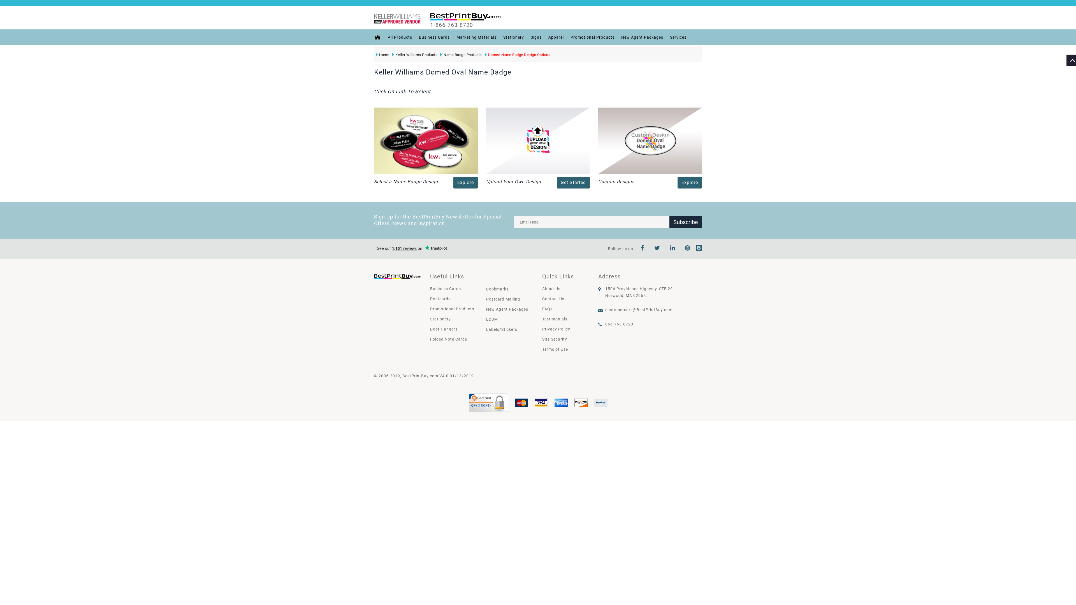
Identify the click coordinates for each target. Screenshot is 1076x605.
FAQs (547, 309)
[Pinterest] (688, 248)
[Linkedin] (672, 248)
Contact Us (553, 299)
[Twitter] (657, 248)
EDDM (492, 319)
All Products (400, 37)
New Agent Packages (642, 37)
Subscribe (685, 222)
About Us (551, 289)
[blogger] (699, 248)
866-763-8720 (619, 324)
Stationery (513, 37)
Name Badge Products (463, 55)
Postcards (440, 299)
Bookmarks (497, 289)
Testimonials (554, 319)
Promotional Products (592, 37)
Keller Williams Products (416, 55)
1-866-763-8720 (451, 25)
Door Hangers (444, 329)
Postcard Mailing (503, 299)
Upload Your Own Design (513, 181)
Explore (465, 182)
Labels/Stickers (501, 329)
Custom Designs (616, 181)
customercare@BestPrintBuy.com (638, 310)
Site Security (554, 339)
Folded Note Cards (448, 339)
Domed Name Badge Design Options (519, 55)
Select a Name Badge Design (406, 181)
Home (384, 55)
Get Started (573, 182)
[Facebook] (643, 248)
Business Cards (434, 37)
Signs (536, 37)
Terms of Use (555, 349)
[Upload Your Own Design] (538, 140)
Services (678, 37)
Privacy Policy (556, 329)
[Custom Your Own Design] (650, 140)
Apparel (556, 37)
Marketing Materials (476, 37)
